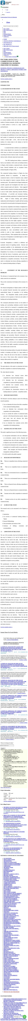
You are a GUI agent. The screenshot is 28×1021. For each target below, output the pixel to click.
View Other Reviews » (6, 787)
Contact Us (8, 12)
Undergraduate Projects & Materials (9, 17)
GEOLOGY (6, 911)
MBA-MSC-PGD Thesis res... (10, 989)
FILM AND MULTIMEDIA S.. (11, 900)
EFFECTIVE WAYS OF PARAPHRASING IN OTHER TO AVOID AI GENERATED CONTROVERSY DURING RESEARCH (15, 1004)
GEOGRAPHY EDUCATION (10, 910)
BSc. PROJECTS (7, 44)
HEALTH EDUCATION (9, 914)
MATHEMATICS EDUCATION (11, 940)
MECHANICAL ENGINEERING (11, 941)
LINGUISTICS (7, 932)
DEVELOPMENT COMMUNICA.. (12, 887)
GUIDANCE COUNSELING (10, 913)
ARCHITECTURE (8, 867)
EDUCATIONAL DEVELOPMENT (12, 893)
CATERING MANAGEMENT (11, 880)
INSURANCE (6, 924)
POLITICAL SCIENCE (9, 953)
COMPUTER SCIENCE (9, 883)
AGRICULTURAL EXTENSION (11, 864)
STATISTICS (6, 976)
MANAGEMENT (7, 933)
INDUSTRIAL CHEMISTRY (10, 920)
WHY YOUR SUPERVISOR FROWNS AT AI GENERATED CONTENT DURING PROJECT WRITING (14, 1000)
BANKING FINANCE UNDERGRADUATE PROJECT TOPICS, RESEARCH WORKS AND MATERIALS (13, 69)
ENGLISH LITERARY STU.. (10, 896)
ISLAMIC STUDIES (8, 927)
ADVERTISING (7, 861)
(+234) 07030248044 (12, 639)
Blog (4, 31)
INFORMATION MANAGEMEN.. (12, 923)
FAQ (7, 9)
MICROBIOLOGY (8, 944)
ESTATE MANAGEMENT (10, 898)
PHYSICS (5, 950)
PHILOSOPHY (7, 949)
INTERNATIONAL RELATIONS (11, 926)
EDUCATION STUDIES (9, 892)
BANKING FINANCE (9, 870)
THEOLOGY (6, 980)
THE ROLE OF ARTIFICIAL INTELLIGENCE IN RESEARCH (12, 1014)
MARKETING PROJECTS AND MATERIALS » (13, 836)
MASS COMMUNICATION (10, 937)
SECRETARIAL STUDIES (10, 969)
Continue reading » (5, 677)
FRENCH (5, 907)
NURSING (6, 946)
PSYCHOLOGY (7, 957)
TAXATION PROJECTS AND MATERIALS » (13, 829)
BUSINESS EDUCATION (10, 879)
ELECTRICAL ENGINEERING (11, 894)
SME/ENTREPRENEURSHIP (11, 971)
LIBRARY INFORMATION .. (10, 931)
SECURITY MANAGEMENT (11, 970)
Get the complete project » (6, 78)
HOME (5, 39)
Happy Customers (7, 35)
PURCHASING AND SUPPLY (11, 962)
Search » (3, 748)
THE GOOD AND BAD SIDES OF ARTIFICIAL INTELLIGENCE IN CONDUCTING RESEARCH (12, 1008)
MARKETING (7, 936)
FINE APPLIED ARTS (9, 901)
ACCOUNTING (7, 858)
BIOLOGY (6, 872)
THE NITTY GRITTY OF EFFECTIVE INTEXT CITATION (13, 1011)
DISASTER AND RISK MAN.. (11, 888)
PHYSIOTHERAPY (8, 952)
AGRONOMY (7, 866)
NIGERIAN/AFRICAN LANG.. (11, 945)
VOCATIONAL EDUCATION (11, 987)
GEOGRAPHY (7, 909)
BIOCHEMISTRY (8, 871)
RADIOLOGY (7, 965)
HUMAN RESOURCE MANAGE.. (12, 919)
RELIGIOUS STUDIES (9, 966)
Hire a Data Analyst (7, 30)
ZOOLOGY (6, 988)
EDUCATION (7, 891)
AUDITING (6, 868)
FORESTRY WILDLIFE (9, 906)
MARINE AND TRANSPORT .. (11, 935)
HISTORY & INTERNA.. (9, 917)
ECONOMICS (7, 889)
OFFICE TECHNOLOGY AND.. (11, 948)
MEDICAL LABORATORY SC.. (11, 943)
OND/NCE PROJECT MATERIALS (12, 41)
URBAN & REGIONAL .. (9, 984)
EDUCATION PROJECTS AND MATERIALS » (13, 821)
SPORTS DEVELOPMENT (10, 975)
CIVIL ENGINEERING (9, 881)
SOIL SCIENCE (7, 974)
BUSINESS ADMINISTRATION (11, 877)
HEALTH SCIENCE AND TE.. (11, 915)
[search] (17, 26)
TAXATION (6, 978)
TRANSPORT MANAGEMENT (11, 983)
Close (8, 22)
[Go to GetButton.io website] (24, 1019)
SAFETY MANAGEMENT (10, 967)
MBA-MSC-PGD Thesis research (11, 46)
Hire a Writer (6, 28)
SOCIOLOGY (6, 972)
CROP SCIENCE (7, 885)
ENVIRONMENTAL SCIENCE (11, 897)
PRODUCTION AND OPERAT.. (11, 954)
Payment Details (7, 34)
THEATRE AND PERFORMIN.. (11, 979)
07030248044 (5, 7)
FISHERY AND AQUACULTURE (12, 902)
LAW (4, 930)
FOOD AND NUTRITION (10, 904)
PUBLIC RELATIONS (9, 961)
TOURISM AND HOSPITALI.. (11, 982)
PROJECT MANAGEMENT (10, 956)
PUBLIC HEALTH (8, 959)
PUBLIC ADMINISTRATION (11, 958)
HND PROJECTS (7, 42)
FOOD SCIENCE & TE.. (9, 905)
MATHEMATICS (7, 939)
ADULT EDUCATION (9, 859)
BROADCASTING (8, 875)
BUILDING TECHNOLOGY (10, 876)
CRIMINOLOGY (7, 884)
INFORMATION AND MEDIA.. (11, 922)
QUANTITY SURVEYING (10, 963)
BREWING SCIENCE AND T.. (11, 874)
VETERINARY (7, 985)
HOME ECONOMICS (9, 918)
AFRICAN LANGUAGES (10, 862)
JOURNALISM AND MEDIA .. (11, 928)
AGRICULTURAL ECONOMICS (12, 863)
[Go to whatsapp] (24, 1017)
